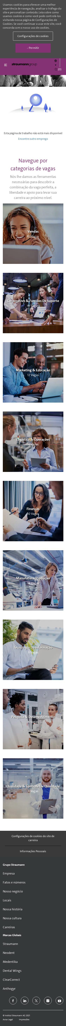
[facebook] (13, 1000)
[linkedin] (25, 1000)
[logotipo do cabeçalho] (24, 64)
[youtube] (59, 1000)
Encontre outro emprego (33, 139)
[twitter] (36, 1000)
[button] (55, 62)
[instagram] (48, 1000)
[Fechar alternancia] (5, 65)
